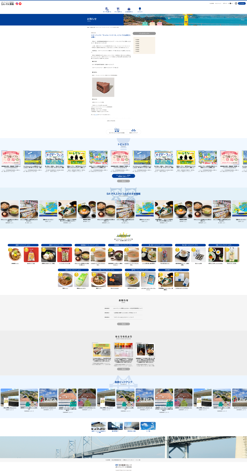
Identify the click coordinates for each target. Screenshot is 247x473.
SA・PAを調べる (107, 11)
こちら (96, 114)
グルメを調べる (118, 11)
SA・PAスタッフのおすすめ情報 (117, 132)
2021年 (137, 49)
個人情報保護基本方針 (116, 459)
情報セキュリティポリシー (129, 459)
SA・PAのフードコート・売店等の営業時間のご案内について (123, 176)
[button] (244, 156)
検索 (236, 3)
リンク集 (138, 459)
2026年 (137, 39)
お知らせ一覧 (92, 27)
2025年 (137, 41)
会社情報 (212, 3)
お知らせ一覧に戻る (111, 120)
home (88, 27)
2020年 (137, 51)
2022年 (137, 47)
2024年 (137, 43)
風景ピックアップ (133, 132)
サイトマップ (218, 3)
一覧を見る (123, 181)
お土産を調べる (129, 11)
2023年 (137, 45)
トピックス (139, 11)
